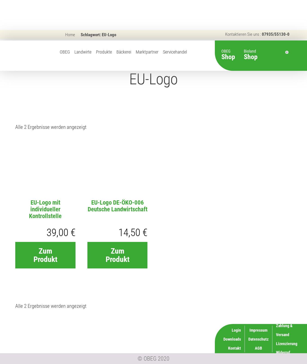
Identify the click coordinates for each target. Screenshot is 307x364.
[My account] (276, 55)
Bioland (251, 52)
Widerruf (187, 338)
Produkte (104, 52)
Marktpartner (147, 52)
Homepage (192, 56)
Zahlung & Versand (179, 347)
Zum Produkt (45, 255)
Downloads (232, 339)
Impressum (258, 330)
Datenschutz (258, 339)
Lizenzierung (183, 329)
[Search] (268, 55)
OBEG (65, 52)
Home (70, 34)
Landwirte (82, 52)
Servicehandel (175, 52)
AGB (258, 348)
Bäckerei (123, 52)
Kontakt (234, 348)
